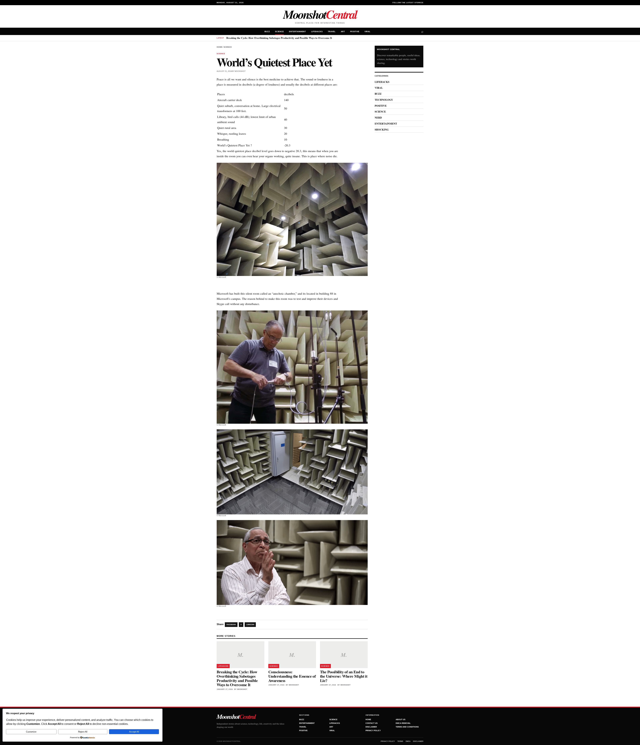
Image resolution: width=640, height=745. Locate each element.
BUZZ (267, 32)
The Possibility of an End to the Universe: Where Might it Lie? (343, 676)
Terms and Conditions (407, 727)
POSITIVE (354, 32)
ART (343, 32)
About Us (400, 719)
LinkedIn (250, 624)
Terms (400, 741)
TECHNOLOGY (384, 100)
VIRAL (367, 32)
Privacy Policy (373, 730)
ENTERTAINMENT (297, 32)
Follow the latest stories (407, 3)
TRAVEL (332, 32)
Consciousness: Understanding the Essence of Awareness (292, 676)
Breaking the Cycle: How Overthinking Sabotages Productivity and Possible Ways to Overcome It (279, 38)
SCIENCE (279, 32)
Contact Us (372, 723)
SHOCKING (382, 129)
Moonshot (320, 14)
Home (219, 47)
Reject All (82, 731)
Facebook (231, 624)
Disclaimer (371, 727)
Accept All (134, 731)
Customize (31, 731)
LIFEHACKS (317, 32)
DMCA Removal (403, 723)
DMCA (408, 741)
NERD (378, 117)
